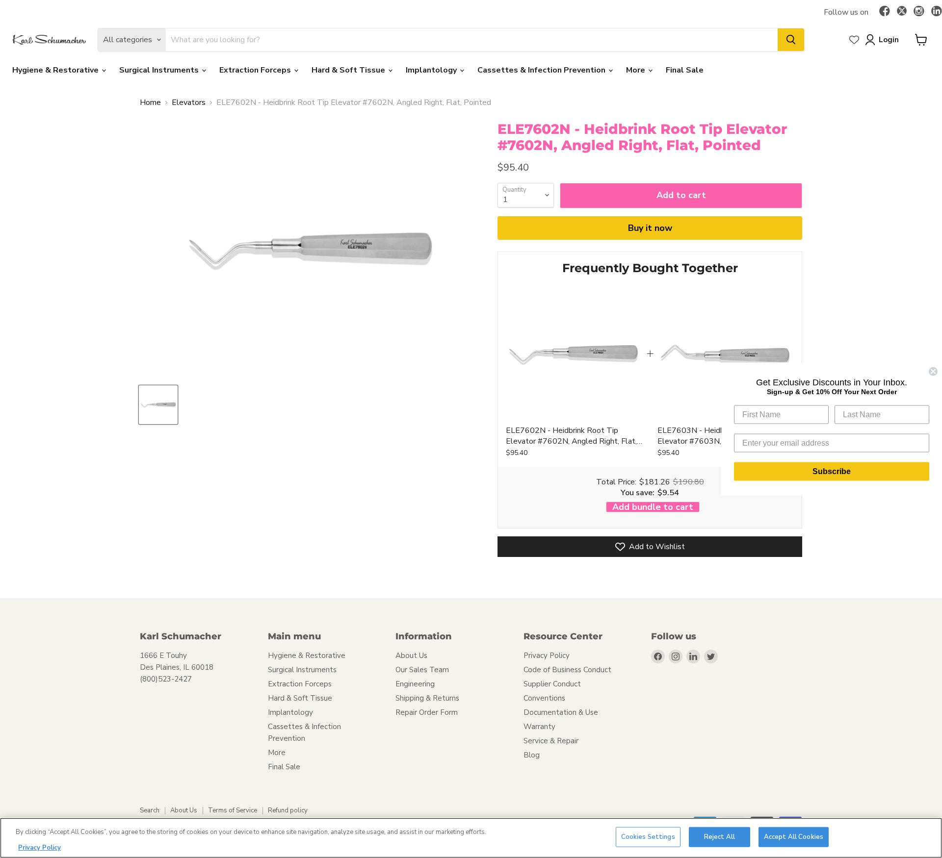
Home (150, 102)
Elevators (189, 102)
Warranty (539, 727)
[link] (573, 353)
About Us (411, 655)
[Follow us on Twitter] (902, 12)
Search (149, 810)
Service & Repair (550, 741)
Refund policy (288, 810)
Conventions (544, 698)
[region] (471, 838)
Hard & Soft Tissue (349, 70)
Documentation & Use (560, 712)
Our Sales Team (422, 670)
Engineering (415, 684)
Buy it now (650, 228)
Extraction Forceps (256, 70)
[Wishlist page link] (854, 40)
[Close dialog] (933, 372)
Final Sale (685, 70)
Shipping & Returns (427, 698)
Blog (531, 755)
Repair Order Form (426, 712)
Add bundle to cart (652, 507)
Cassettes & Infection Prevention (542, 70)
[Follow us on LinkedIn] (936, 12)
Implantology (432, 70)
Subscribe (831, 471)
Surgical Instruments (160, 70)
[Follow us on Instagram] (919, 12)
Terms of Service (232, 810)
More (636, 70)
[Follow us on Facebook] (884, 12)
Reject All (719, 837)
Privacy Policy (546, 655)
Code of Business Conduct (567, 670)
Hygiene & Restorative (56, 70)
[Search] (791, 39)
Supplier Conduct (552, 684)
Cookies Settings (648, 837)
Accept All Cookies (793, 837)
